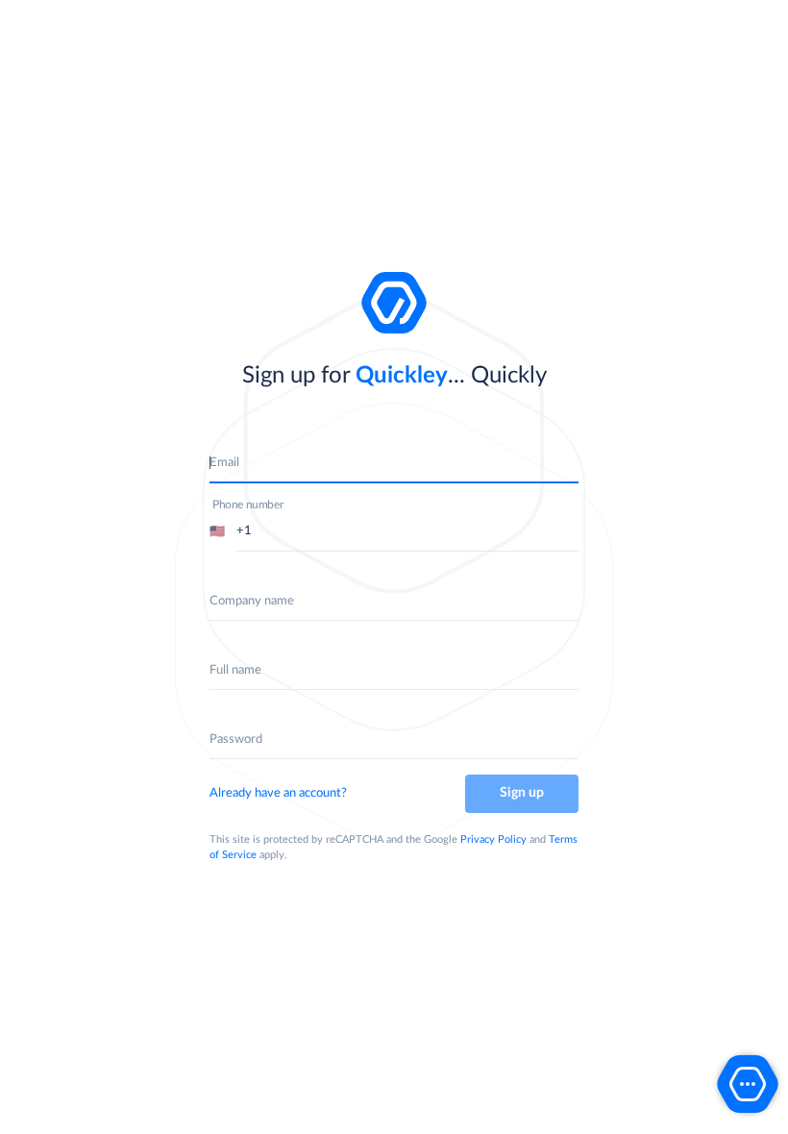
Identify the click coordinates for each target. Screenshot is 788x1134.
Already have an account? (278, 793)
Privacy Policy (493, 839)
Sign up (522, 793)
